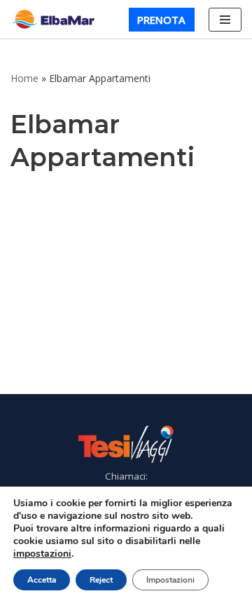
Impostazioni (170, 579)
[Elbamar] (56, 19)
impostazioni (42, 554)
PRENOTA (161, 20)
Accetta (41, 579)
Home (24, 78)
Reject (101, 579)
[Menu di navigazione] (225, 20)
